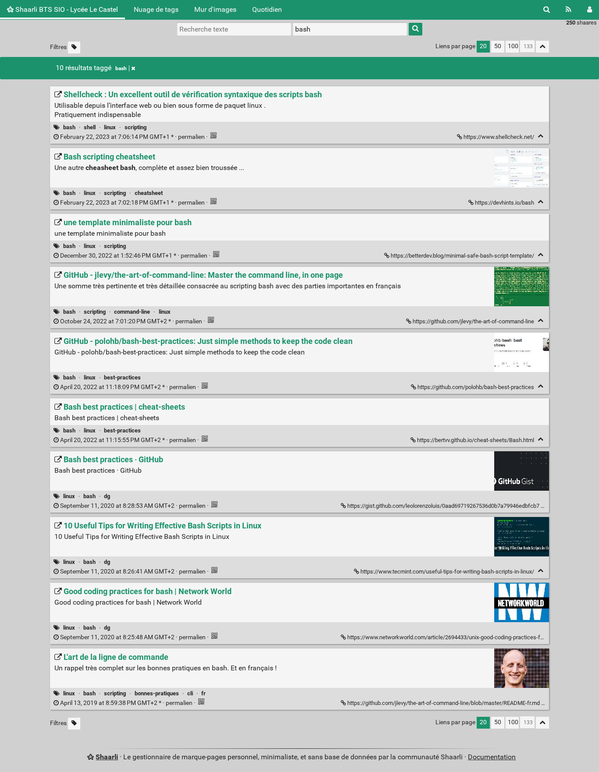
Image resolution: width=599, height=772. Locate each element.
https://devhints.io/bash (504, 202)
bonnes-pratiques (157, 693)
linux (110, 127)
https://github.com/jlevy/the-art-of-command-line (473, 321)
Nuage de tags (156, 9)
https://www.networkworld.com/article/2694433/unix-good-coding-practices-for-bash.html (459, 637)
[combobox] (350, 28)
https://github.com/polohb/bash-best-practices (475, 387)
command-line (132, 311)
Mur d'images (215, 9)
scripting (135, 127)
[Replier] (540, 136)
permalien (132, 137)
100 (513, 46)
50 (497, 46)
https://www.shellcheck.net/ (498, 137)
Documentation (492, 757)
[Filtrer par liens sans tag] (74, 47)
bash (121, 68)
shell (90, 127)
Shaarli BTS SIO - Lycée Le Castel (66, 9)
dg (107, 496)
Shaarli (107, 757)
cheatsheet (149, 193)
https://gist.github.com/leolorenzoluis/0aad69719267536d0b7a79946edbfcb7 (443, 506)
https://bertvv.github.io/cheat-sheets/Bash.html (475, 440)
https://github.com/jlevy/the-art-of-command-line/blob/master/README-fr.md (443, 703)
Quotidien (267, 9)
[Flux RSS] (568, 9)
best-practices (122, 377)
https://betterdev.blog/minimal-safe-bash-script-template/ (462, 255)
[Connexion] (589, 9)
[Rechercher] (546, 9)
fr (203, 693)
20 (483, 46)
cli (190, 693)
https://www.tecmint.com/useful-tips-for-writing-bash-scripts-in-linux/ (447, 571)
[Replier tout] (542, 47)
